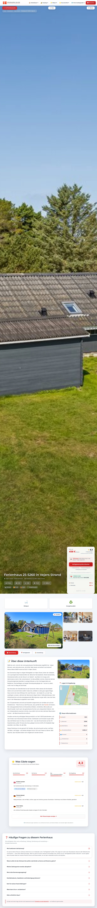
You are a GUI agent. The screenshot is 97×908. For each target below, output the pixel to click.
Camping (44, 3)
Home (4, 11)
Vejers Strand (17, 11)
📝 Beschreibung (11, 652)
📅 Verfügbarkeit (25, 652)
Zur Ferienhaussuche (10, 7)
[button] (34, 630)
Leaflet (79, 704)
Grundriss (58, 614)
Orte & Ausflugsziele (77, 3)
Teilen (52, 7)
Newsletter (90, 3)
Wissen (53, 3)
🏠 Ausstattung (39, 652)
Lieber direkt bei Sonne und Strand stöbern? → (81, 572)
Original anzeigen (32, 788)
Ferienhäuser (33, 3)
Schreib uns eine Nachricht (42, 901)
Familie (46, 704)
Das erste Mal (64, 3)
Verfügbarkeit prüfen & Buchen (80, 564)
